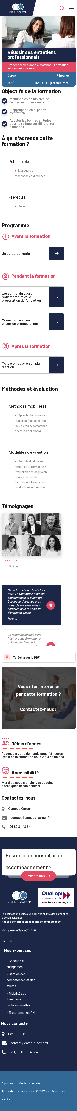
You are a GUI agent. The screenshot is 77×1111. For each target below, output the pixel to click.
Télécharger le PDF (26, 657)
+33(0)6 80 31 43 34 (23, 1052)
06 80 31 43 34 (19, 827)
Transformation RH (22, 1013)
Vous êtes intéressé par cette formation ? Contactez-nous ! (38, 698)
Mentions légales (30, 1083)
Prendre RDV (36, 876)
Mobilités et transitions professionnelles (18, 999)
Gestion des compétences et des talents (21, 980)
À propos (8, 1083)
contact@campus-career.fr (30, 818)
